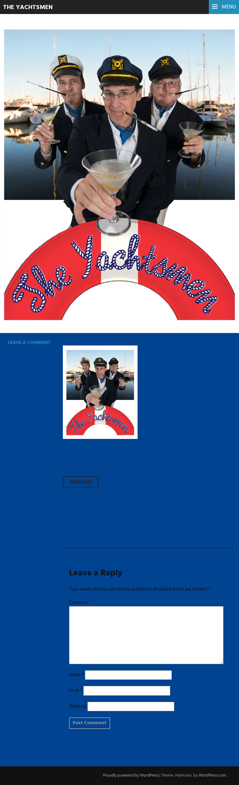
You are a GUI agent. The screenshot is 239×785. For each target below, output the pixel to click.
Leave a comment (29, 342)
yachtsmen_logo (58, 111)
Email (75, 690)
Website (77, 706)
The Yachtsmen (28, 7)
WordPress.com (212, 775)
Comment (80, 603)
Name (76, 675)
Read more (28, 153)
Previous (80, 482)
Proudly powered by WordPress (130, 775)
